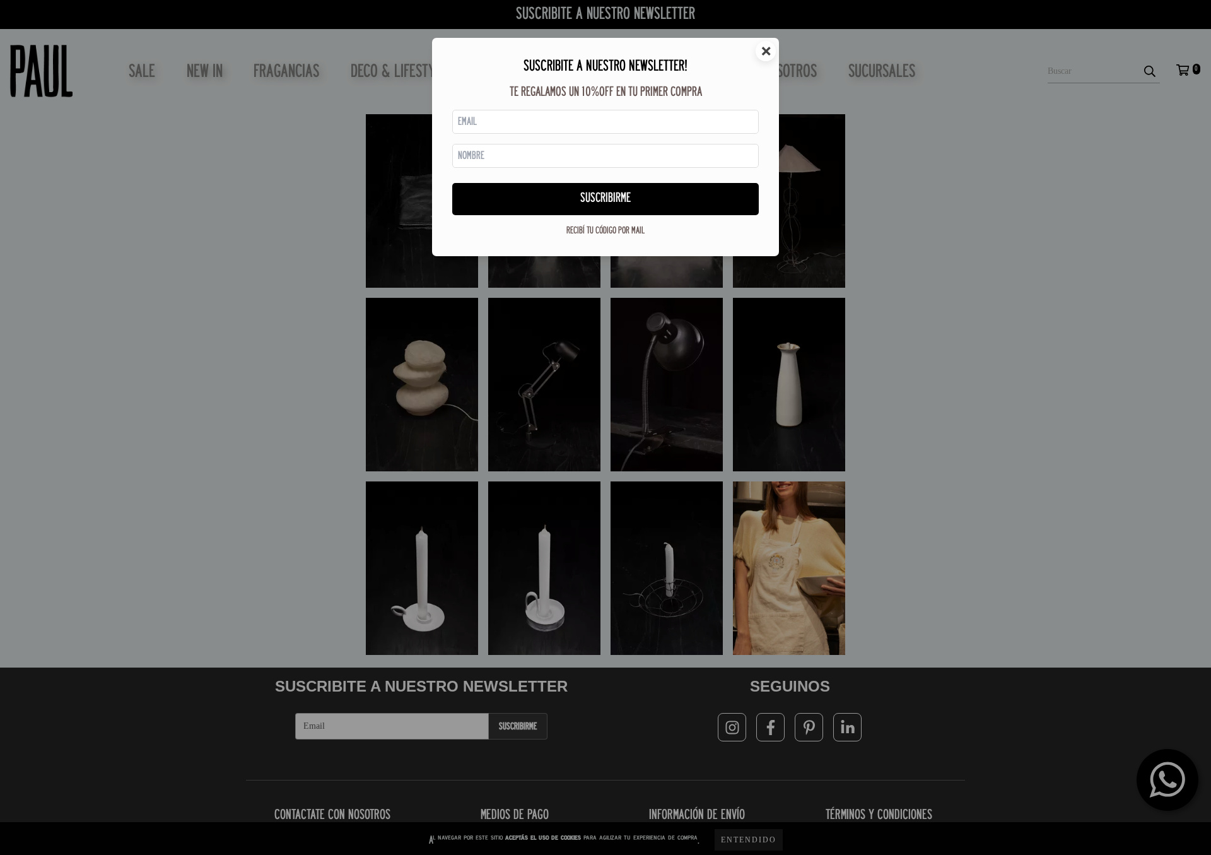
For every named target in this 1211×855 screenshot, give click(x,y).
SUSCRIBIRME (605, 198)
